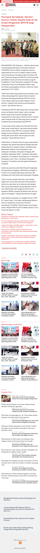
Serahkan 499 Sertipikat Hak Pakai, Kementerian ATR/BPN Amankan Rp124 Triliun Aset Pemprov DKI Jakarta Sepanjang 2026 (24, 469)
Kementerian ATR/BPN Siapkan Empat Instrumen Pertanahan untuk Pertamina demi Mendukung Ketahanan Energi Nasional (19, 231)
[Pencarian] (37, 5)
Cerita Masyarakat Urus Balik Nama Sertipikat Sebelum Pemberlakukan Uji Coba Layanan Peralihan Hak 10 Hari (18, 242)
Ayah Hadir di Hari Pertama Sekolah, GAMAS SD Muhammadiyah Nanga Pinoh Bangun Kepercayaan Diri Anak (24, 398)
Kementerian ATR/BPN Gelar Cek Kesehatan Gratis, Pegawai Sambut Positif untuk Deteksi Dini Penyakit (25, 445)
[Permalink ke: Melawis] (2, 29)
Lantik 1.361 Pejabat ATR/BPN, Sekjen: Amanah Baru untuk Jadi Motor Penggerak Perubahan (19, 226)
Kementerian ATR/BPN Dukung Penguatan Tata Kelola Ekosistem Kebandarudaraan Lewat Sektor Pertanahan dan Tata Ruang (25, 482)
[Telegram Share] (33, 254)
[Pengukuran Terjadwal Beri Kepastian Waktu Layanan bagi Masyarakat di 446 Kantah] (10, 267)
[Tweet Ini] (26, 254)
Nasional (4, 14)
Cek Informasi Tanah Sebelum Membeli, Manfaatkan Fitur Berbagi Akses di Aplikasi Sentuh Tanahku (24, 456)
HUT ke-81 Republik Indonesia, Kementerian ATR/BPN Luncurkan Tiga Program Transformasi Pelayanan (17, 221)
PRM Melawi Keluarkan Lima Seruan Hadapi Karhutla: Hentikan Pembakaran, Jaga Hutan (24, 410)
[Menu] (2, 5)
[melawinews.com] (10, 5)
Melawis (7, 29)
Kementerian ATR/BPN (9, 248)
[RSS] (20, 543)
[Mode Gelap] (34, 5)
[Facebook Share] (22, 254)
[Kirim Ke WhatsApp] (37, 254)
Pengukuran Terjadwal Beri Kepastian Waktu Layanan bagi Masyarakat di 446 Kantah (19, 217)
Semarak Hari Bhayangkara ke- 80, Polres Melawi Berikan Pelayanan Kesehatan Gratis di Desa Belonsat (25, 421)
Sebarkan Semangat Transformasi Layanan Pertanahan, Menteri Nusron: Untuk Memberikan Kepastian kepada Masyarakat (19, 237)
